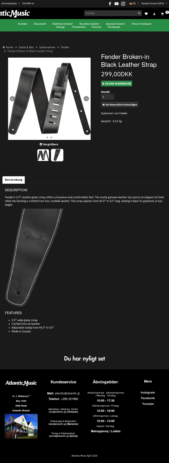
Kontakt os (28, 3)
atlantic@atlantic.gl (67, 393)
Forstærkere (78, 26)
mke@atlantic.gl (57, 423)
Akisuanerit (40, 23)
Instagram (148, 392)
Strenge (60, 26)
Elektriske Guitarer (62, 23)
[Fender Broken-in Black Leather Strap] (49, 99)
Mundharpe (114, 26)
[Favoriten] (146, 13)
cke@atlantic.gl (57, 411)
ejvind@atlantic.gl (59, 435)
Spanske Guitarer (115, 23)
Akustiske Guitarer (89, 23)
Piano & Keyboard (141, 23)
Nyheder (22, 23)
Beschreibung (13, 179)
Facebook (148, 398)
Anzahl (105, 91)
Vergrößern (50, 144)
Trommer (96, 26)
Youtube (148, 404)
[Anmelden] (154, 13)
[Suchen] (139, 13)
